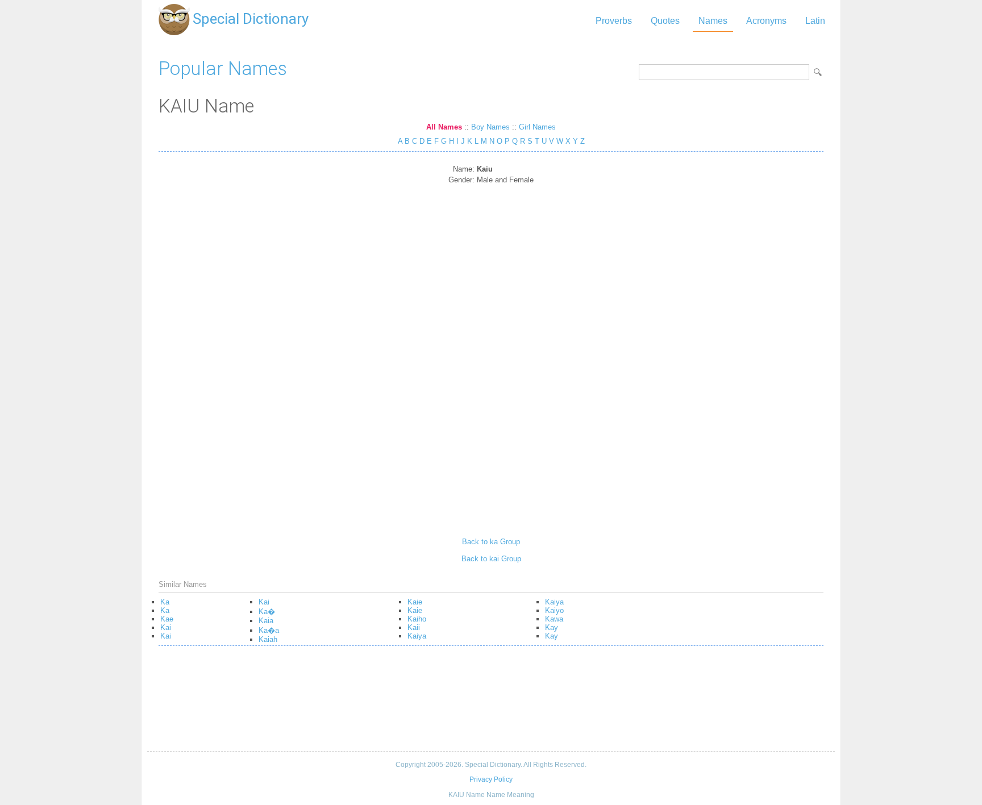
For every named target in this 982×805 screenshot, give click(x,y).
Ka (164, 602)
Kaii (413, 627)
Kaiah (268, 639)
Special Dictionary (251, 18)
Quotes (665, 21)
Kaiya (416, 636)
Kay (551, 627)
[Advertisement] (491, 356)
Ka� (267, 611)
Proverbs (614, 21)
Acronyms (766, 21)
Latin (815, 21)
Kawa (554, 619)
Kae (166, 619)
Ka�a (269, 630)
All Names (444, 127)
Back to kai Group (491, 558)
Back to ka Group (491, 541)
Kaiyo (554, 610)
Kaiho (416, 619)
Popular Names (223, 68)
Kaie (414, 602)
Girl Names (537, 127)
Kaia (266, 620)
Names (712, 21)
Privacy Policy (491, 779)
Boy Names (490, 127)
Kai (165, 627)
